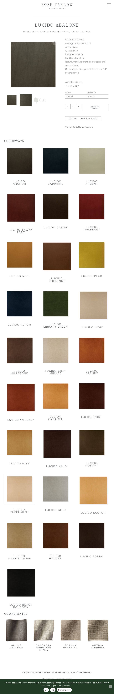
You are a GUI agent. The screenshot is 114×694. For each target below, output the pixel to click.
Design (56, 32)
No (53, 690)
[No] (110, 686)
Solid (65, 32)
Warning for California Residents (79, 127)
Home (26, 32)
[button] (54, 42)
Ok (46, 690)
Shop (35, 32)
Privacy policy (64, 690)
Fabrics (44, 32)
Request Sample (96, 107)
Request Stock (89, 118)
